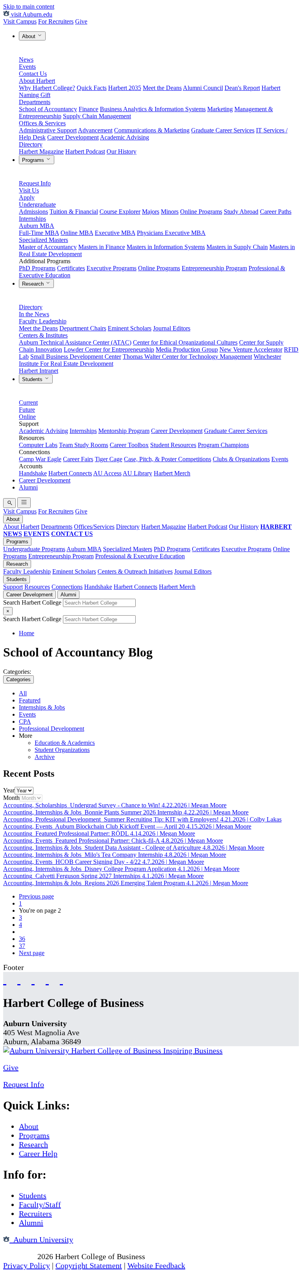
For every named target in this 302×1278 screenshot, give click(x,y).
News (26, 59)
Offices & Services (42, 123)
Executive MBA (115, 232)
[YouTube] (18, 979)
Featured (30, 700)
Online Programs (201, 211)
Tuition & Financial (74, 211)
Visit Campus (20, 21)
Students (33, 379)
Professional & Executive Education (140, 556)
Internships (32, 218)
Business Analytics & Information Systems (153, 109)
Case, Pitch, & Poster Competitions (167, 459)
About (29, 36)
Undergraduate (37, 204)
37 (22, 945)
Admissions (33, 211)
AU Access (107, 473)
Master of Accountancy (48, 247)
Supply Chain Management (97, 116)
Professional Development (51, 728)
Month (11, 797)
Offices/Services (94, 526)
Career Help (38, 1153)
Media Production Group (187, 349)
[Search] (9, 503)
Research (33, 284)
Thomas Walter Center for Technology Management (187, 356)
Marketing (220, 109)
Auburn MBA (36, 225)
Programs (34, 160)
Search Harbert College (33, 602)
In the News (34, 314)
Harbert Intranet (38, 370)
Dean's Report (242, 87)
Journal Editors (171, 328)
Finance (88, 109)
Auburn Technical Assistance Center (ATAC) (75, 342)
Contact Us (33, 73)
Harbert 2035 (124, 87)
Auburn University (41, 1239)
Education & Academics (65, 742)
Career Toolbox (129, 445)
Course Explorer (119, 211)
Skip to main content (28, 6)
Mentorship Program (123, 430)
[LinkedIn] (61, 979)
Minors (170, 211)
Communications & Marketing (152, 130)
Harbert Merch (172, 473)
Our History (121, 151)
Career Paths (275, 211)
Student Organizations (62, 749)
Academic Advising (124, 137)
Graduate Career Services (222, 130)
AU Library (137, 473)
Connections (67, 586)
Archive (45, 757)
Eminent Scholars (129, 328)
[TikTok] (47, 979)
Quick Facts (92, 87)
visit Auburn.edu (30, 14)
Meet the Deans (162, 87)
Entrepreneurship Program (214, 268)
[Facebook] (4, 979)
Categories (18, 679)
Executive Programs (111, 268)
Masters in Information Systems (166, 247)
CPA (25, 721)
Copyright (19, 1256)
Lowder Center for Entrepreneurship (109, 349)
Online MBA (77, 232)
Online (27, 416)
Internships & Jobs (42, 707)
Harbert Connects (70, 473)
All (23, 693)
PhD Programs (37, 268)
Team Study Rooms (83, 445)
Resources (37, 586)
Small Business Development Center (75, 356)
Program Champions (223, 445)
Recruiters (35, 1213)
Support (13, 586)
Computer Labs (38, 445)
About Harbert (37, 80)
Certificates (71, 268)
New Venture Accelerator (250, 349)
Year (9, 790)
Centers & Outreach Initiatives (135, 571)
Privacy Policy (26, 1265)
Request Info (35, 183)
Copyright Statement (88, 1265)
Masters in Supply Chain (237, 247)
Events (27, 66)
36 (22, 938)
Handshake (33, 473)
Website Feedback (156, 1265)
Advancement (95, 130)
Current (28, 402)
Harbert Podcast (85, 151)
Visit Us (29, 190)
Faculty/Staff (40, 1204)
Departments (34, 102)
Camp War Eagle (40, 459)
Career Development (73, 137)
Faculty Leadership (42, 321)
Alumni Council (203, 87)
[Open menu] (24, 502)
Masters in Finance (101, 247)
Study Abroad (241, 211)
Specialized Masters (43, 240)
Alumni (28, 487)
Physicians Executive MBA (171, 232)
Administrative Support (48, 130)
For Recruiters (56, 21)
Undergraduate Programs (34, 549)
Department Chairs (82, 328)
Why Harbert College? (47, 87)
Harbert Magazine (41, 151)
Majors (150, 211)
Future (27, 409)
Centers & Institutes (43, 335)
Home (26, 633)
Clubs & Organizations (241, 459)
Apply (27, 197)
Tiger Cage (108, 459)
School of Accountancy (48, 109)
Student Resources (173, 445)
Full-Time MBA (39, 232)
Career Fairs (78, 459)
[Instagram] (33, 979)
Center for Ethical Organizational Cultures (185, 342)
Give (81, 21)
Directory (30, 144)
